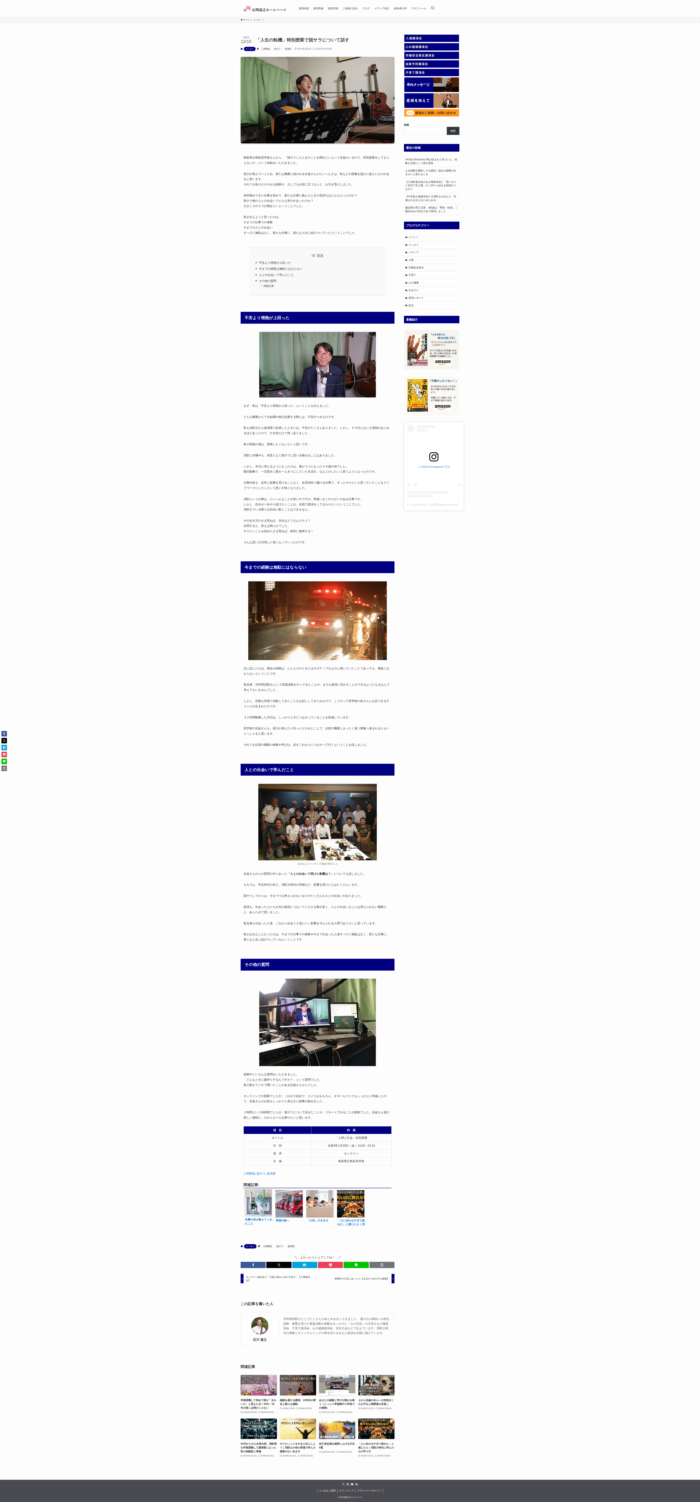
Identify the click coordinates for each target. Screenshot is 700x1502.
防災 (411, 305)
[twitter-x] (343, 1484)
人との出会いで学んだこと (276, 274)
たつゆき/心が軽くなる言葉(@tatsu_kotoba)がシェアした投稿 (442, 504)
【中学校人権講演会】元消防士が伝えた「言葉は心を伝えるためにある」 (430, 198)
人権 (411, 259)
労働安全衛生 (416, 267)
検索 (453, 130)
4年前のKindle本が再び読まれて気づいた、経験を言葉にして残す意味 (431, 161)
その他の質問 (267, 280)
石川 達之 (260, 1339)
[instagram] (347, 1484)
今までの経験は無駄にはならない (281, 268)
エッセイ (250, 49)
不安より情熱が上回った (275, 262)
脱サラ (277, 49)
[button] (253, 1265)
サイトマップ (346, 1490)
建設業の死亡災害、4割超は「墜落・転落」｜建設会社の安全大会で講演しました (431, 209)
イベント (414, 237)
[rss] (356, 1484)
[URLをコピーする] (382, 1265)
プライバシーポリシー (369, 1490)
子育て (412, 275)
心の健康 (414, 282)
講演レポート (416, 297)
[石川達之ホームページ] (265, 8)
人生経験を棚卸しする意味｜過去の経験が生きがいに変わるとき (430, 172)
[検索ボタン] (433, 8)
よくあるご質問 (327, 1490)
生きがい (414, 290)
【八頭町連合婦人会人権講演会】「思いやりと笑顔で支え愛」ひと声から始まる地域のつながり (430, 185)
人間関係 (266, 49)
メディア (414, 252)
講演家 (288, 49)
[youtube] (352, 1484)
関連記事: (269, 285)
